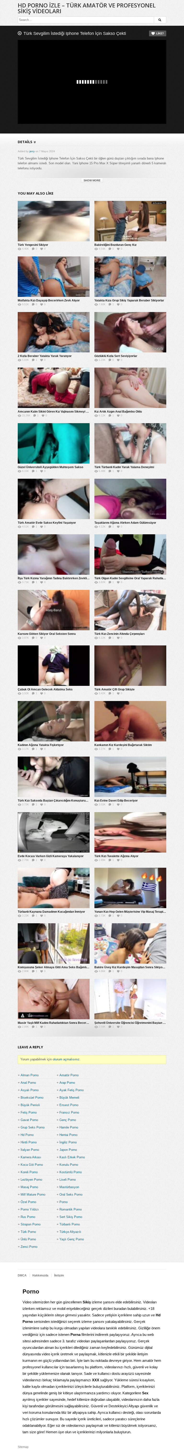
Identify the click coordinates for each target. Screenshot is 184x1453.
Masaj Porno (29, 1187)
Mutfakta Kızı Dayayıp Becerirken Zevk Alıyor (49, 300)
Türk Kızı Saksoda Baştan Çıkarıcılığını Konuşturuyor (54, 800)
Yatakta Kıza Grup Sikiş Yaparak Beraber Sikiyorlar (129, 300)
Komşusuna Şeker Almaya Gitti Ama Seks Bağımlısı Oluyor (58, 967)
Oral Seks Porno (70, 1194)
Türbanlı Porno (69, 1224)
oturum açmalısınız (66, 1059)
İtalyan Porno (30, 1150)
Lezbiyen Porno (31, 1179)
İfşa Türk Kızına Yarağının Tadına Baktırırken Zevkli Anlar (56, 578)
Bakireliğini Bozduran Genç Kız (115, 245)
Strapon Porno (30, 1224)
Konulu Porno (68, 1164)
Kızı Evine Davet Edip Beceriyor (116, 800)
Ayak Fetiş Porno (71, 1090)
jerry (32, 151)
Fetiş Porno (29, 1112)
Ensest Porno (68, 1105)
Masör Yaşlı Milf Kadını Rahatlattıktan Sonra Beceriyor (55, 1023)
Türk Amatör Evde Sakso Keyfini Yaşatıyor (47, 522)
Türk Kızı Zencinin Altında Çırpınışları (119, 634)
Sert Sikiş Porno (70, 1217)
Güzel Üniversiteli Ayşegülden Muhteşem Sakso (50, 467)
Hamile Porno (68, 1127)
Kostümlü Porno (70, 1172)
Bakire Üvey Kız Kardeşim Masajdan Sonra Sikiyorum (131, 967)
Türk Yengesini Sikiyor (33, 245)
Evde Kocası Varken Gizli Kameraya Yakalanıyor (51, 856)
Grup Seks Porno (33, 1127)
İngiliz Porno (68, 1142)
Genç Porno (67, 1120)
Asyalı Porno (30, 1090)
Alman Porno (30, 1075)
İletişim (59, 1275)
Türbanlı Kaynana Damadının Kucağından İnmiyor (51, 911)
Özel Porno (28, 1202)
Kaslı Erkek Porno (72, 1157)
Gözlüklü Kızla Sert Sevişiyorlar (115, 356)
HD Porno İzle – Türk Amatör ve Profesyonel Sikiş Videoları (87, 8)
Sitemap (23, 1447)
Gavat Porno (29, 1120)
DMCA (22, 1275)
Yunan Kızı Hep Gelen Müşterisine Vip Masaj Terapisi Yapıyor (135, 911)
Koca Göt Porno (32, 1164)
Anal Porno (28, 1082)
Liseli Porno (67, 1179)
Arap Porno (67, 1082)
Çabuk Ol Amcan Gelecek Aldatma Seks (45, 689)
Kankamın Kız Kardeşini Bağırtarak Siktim (123, 745)
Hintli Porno (29, 1142)
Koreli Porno (29, 1172)
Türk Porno (28, 1232)
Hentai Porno (68, 1135)
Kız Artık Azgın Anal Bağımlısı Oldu (118, 411)
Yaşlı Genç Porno (71, 1239)
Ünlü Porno (28, 1239)
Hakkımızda (40, 1275)
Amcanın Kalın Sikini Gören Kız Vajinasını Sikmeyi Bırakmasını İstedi (64, 411)
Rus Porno (28, 1217)
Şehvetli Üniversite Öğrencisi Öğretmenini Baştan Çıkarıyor (135, 1023)
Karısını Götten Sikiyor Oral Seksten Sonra (47, 634)
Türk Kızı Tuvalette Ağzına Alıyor (116, 856)
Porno (63, 1202)
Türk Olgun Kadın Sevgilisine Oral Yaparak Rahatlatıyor (131, 578)
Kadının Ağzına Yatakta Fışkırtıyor (41, 745)
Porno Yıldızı (30, 1209)
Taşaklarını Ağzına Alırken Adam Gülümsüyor (125, 522)
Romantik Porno (70, 1209)
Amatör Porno (69, 1075)
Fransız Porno (69, 1112)
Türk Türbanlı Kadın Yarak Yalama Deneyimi (124, 467)
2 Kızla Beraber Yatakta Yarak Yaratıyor (45, 356)
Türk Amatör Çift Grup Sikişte (114, 689)
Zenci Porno (29, 1247)
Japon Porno (68, 1150)
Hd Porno (27, 1135)
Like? (160, 33)
